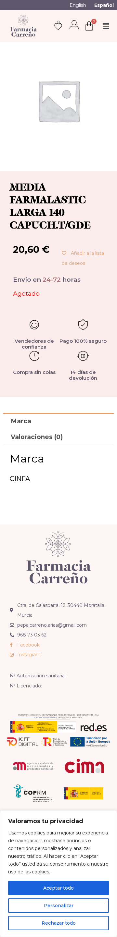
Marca (21, 421)
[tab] (58, 421)
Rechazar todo (59, 923)
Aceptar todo (58, 888)
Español (104, 5)
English (78, 5)
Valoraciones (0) (37, 437)
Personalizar (58, 905)
